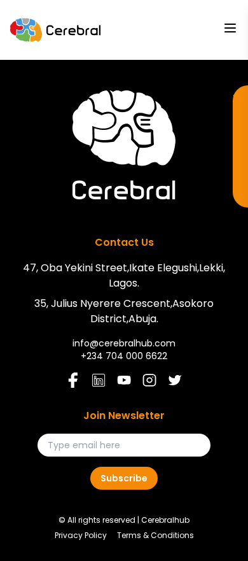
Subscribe (124, 478)
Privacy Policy (81, 535)
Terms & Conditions (155, 535)
